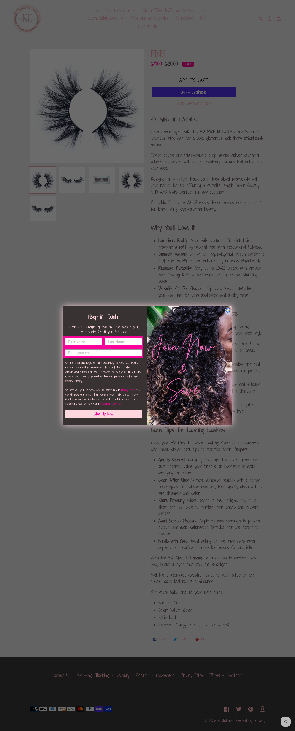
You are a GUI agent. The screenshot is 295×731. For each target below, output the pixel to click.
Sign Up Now (103, 414)
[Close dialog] (228, 310)
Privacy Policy (128, 390)
